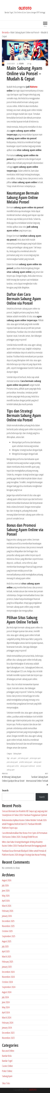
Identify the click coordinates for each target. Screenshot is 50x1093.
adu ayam (13, 758)
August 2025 (6, 941)
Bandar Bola (6, 1055)
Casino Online (7, 1065)
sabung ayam (37, 762)
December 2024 (8, 971)
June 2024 (5, 1002)
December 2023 (8, 1032)
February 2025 (7, 961)
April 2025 (6, 951)
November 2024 (8, 976)
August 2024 (6, 992)
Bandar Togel (7, 1060)
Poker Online (7, 1071)
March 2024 (6, 1017)
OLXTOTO (25, 8)
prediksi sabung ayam (25, 762)
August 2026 (6, 880)
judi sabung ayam (23, 758)
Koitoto (33, 86)
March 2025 (6, 956)
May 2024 (5, 1007)
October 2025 (7, 931)
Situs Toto (6, 1083)
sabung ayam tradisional (27, 766)
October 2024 (7, 981)
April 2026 (6, 900)
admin (21, 63)
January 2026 (7, 916)
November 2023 (8, 1037)
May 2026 (5, 895)
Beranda (5, 32)
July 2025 (5, 946)
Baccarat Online (8, 1050)
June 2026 (5, 890)
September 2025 (8, 936)
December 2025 (8, 921)
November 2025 (8, 926)
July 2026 (5, 885)
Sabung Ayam (17, 753)
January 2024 (7, 1027)
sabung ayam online (13, 766)
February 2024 (7, 1022)
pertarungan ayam (35, 758)
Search (5, 790)
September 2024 (8, 987)
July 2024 (5, 997)
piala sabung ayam (12, 762)
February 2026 (7, 910)
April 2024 (6, 1012)
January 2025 (7, 966)
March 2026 (6, 905)
